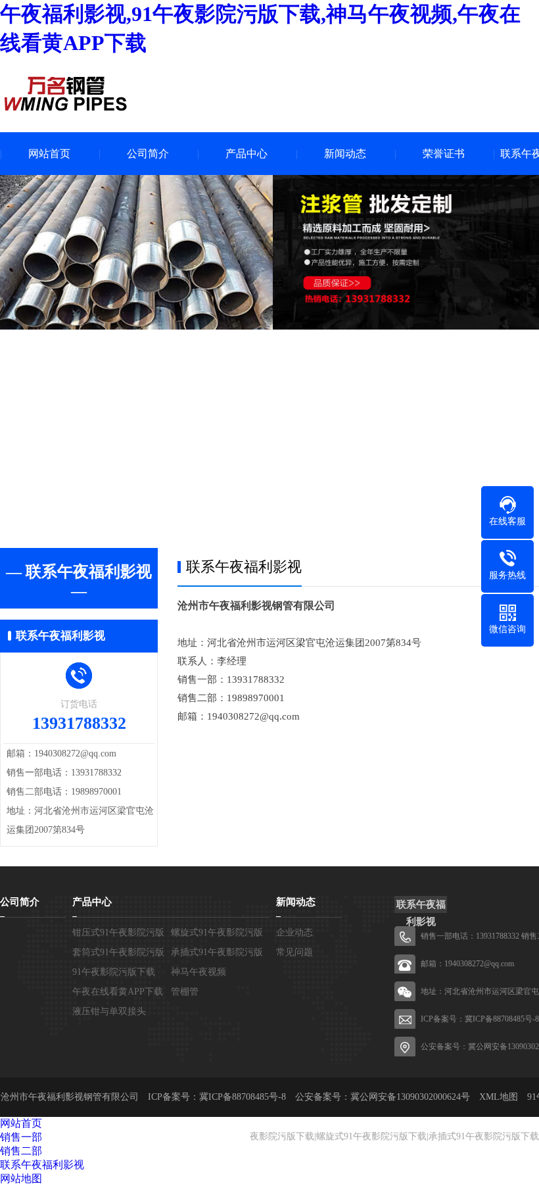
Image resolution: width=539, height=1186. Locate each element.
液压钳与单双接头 (109, 1011)
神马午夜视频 (198, 972)
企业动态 (294, 932)
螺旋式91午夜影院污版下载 (371, 1136)
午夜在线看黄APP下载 (117, 992)
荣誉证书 (444, 153)
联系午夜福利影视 (42, 1164)
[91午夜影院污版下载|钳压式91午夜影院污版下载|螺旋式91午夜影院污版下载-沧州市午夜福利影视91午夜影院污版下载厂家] (65, 93)
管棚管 (185, 992)
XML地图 (498, 1097)
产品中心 (246, 153)
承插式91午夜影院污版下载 (484, 1136)
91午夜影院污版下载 (113, 972)
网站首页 (49, 153)
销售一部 (21, 1137)
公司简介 (148, 153)
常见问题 (294, 952)
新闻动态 (345, 153)
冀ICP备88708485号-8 (502, 1019)
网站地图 (21, 1178)
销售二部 (21, 1150)
